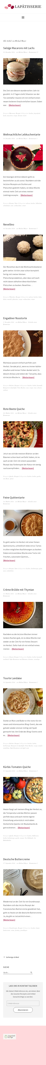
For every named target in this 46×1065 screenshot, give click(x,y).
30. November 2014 (9, 228)
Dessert (11, 657)
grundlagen (23, 930)
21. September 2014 (9, 771)
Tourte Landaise (12, 678)
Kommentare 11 (33, 52)
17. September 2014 (9, 863)
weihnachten (17, 205)
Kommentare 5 (33, 228)
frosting (17, 930)
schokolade (6, 205)
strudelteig (6, 748)
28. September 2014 (9, 682)
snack (24, 115)
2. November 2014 (8, 322)
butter (37, 928)
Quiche (11, 476)
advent (28, 203)
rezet (35, 388)
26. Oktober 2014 (8, 413)
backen (31, 113)
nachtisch (6, 659)
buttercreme (6, 930)
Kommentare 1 (33, 863)
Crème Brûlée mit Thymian (18, 589)
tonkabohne (10, 571)
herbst (34, 385)
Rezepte (18, 113)
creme (12, 930)
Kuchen (11, 385)
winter (24, 205)
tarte (12, 205)
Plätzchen (12, 297)
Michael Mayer (23, 52)
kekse (40, 297)
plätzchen (15, 299)
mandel (9, 299)
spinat (11, 479)
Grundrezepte (13, 928)
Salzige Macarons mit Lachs (18, 48)
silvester (20, 115)
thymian (30, 659)
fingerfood (37, 113)
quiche (39, 476)
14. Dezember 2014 (9, 138)
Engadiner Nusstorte (15, 318)
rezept (15, 115)
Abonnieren (23, 1010)
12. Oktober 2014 (8, 594)
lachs (4, 115)
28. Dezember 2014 (9, 52)
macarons (10, 115)
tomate (22, 838)
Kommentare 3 (33, 682)
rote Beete (6, 479)
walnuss (5, 390)
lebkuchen (39, 203)
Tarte (16, 203)
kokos (5, 299)
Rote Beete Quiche (14, 409)
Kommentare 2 (33, 138)
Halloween (35, 836)
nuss (27, 388)
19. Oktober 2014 (8, 501)
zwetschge (37, 659)
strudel (40, 746)
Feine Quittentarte (14, 497)
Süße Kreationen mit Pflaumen (19, 659)
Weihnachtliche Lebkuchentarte (21, 134)
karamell (39, 385)
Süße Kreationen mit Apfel (18, 748)
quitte (40, 568)
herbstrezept (34, 568)
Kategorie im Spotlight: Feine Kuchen (14, 388)
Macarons (12, 113)
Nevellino (8, 224)
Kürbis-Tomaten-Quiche (17, 767)
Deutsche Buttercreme (16, 859)
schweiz (39, 388)
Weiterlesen (14, 105)
